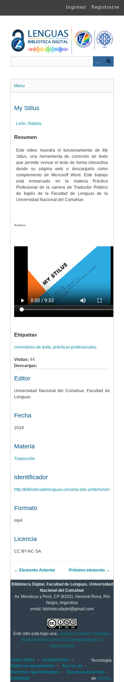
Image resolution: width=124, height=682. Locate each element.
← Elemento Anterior (34, 570)
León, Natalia (28, 123)
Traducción (24, 458)
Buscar (108, 61)
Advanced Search (98, 61)
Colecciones (22, 659)
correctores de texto (32, 347)
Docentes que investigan (34, 672)
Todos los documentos (32, 665)
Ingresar (76, 7)
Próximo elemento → (89, 570)
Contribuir (20, 678)
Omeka (104, 678)
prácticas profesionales (74, 347)
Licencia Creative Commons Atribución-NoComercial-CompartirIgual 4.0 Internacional (66, 639)
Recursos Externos (85, 672)
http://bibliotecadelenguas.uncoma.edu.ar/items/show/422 (68, 489)
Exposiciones (55, 659)
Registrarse (105, 7)
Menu (19, 85)
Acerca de (72, 665)
